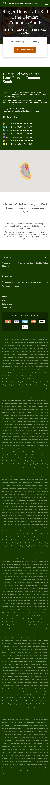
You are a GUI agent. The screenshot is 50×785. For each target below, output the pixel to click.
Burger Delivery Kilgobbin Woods (11, 767)
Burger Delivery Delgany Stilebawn (20, 655)
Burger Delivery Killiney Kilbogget (32, 640)
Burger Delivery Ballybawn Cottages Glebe (19, 567)
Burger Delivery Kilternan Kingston (20, 606)
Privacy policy (8, 263)
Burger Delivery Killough (14, 564)
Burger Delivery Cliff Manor (20, 561)
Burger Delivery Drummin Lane (18, 752)
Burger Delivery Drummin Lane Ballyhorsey (15, 749)
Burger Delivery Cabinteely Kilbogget (21, 667)
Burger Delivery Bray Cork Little (24, 366)
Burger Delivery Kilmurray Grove (38, 576)
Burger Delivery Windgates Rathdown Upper (23, 430)
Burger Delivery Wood (24, 673)
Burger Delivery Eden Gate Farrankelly (27, 710)
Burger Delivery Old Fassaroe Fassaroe (22, 433)
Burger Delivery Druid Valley (34, 628)
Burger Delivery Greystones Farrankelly (30, 515)
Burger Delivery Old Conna (35, 421)
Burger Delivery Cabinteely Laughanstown (15, 664)
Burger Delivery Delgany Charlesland (21, 652)
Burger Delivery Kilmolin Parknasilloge (32, 688)
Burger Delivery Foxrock (9, 725)
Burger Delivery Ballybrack (17, 637)
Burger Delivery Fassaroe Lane (17, 451)
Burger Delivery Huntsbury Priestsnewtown (35, 734)
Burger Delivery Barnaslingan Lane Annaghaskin (16, 540)
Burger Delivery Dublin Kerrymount (12, 403)
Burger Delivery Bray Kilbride (10, 351)
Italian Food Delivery (28, 767)
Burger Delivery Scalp (14, 688)
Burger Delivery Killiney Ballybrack (11, 640)
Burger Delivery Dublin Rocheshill (27, 406)
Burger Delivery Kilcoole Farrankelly (36, 707)
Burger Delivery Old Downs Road (28, 716)
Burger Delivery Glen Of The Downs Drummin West (27, 694)
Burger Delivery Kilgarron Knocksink (26, 685)
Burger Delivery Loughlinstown (28, 591)
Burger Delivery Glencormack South (13, 445)
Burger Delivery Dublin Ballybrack (29, 394)
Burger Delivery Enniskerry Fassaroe (38, 451)
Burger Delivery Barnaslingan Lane (26, 543)
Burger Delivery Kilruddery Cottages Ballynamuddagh (33, 382)
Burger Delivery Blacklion (9, 618)
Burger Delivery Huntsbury (9, 737)
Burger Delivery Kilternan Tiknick (21, 603)
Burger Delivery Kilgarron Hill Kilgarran (14, 670)
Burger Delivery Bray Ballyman (11, 363)
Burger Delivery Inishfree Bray (38, 375)
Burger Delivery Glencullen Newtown (37, 758)
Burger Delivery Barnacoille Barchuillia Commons (23, 476)
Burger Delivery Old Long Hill (39, 679)
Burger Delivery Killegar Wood (39, 676)
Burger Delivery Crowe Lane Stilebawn (26, 585)
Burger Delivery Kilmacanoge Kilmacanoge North (24, 479)
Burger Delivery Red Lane (15, 625)
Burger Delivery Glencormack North (19, 448)
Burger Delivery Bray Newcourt (25, 345)
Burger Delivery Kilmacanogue (18, 494)
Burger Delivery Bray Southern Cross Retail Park (24, 372)
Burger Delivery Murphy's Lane (29, 546)
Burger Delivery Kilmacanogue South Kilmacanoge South (31, 527)
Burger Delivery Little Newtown (38, 536)
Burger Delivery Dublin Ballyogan (37, 400)
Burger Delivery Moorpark (21, 555)
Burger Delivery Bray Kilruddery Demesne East (33, 339)
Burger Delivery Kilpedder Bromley (20, 743)
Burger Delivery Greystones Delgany (26, 512)
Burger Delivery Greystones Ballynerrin (31, 518)
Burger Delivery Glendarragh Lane (20, 755)
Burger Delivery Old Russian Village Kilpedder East (32, 737)
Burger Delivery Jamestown (17, 764)
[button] (46, 4)
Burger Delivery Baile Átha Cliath (20, 634)
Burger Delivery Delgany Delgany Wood (20, 661)
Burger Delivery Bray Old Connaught (31, 351)
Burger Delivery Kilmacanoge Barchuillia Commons (22, 485)
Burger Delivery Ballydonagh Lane (11, 622)
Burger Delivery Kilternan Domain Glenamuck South (32, 731)
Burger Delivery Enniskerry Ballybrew (19, 467)
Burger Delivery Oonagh (10, 731)
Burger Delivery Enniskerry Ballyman (36, 454)
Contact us (6, 307)
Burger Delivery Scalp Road (18, 646)
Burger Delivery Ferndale (28, 424)
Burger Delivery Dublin (41, 418)
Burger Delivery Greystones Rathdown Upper (34, 503)
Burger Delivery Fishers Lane (26, 594)
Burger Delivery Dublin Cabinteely (33, 403)
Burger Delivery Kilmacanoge (27, 488)
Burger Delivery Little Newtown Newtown (17, 536)
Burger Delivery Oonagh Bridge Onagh (25, 691)
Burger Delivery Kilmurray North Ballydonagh (25, 552)
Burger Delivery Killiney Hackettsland (36, 637)
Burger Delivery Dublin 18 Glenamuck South (30, 582)
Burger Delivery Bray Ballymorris (38, 348)
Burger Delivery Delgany (40, 661)
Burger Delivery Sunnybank (23, 558)
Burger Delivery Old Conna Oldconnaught (14, 421)
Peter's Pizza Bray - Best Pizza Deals (23, 3)
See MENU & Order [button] (25, 49)
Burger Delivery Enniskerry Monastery (36, 457)
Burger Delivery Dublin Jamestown (24, 409)
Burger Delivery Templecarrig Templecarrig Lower (29, 524)
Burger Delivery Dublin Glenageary (24, 415)
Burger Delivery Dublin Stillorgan (24, 397)
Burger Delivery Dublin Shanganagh (31, 388)
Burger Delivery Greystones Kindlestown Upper (22, 509)
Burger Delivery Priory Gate (16, 704)
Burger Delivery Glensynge (39, 573)
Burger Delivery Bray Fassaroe (29, 363)
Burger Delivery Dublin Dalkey (16, 400)
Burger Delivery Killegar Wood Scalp (19, 676)
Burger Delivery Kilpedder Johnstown (22, 746)
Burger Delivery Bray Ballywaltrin (24, 357)
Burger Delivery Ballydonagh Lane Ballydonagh (33, 618)
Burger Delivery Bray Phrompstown (23, 369)
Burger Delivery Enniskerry (15, 470)
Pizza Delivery (39, 767)
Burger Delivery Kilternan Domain (11, 734)
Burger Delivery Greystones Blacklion (31, 521)
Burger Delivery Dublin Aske (34, 385)
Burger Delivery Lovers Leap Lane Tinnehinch (21, 570)
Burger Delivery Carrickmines (15, 628)
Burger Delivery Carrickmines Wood (19, 728)
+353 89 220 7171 (12, 286)
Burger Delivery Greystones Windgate (27, 500)
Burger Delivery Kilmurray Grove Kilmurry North (15, 576)
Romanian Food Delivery (41, 770)
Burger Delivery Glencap (14, 533)
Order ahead (7, 304)
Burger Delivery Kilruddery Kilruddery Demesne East (32, 378)
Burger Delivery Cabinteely (40, 667)
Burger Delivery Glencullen (9, 761)
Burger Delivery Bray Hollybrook (20, 360)
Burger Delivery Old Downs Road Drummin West (24, 713)
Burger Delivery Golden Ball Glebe (28, 761)
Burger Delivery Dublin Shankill (21, 412)
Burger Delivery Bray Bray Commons (12, 342)
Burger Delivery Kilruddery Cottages (13, 385)
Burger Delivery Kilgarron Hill (34, 670)
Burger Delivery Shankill (31, 470)
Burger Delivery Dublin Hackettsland (31, 391)
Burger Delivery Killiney (24, 643)
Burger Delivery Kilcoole (8, 710)
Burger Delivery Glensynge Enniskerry (20, 573)
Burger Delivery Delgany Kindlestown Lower (19, 649)
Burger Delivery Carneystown (17, 758)
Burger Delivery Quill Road (35, 579)
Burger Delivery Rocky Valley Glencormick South (28, 497)
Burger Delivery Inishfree (9, 378)
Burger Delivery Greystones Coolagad (13, 506)
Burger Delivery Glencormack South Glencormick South (30, 442)
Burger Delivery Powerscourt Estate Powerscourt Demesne (19, 682)
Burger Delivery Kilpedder (41, 746)
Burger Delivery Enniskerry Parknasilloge (20, 464)
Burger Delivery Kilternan (14, 615)
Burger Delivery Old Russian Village (13, 740)
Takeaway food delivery (8, 773)
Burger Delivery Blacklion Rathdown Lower (35, 615)
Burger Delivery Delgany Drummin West (22, 658)
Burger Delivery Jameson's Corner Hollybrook (25, 439)
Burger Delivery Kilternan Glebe (23, 612)
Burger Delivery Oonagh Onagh (39, 728)
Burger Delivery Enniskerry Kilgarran (12, 457)
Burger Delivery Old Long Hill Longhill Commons (15, 679)
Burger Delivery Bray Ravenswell (33, 342)
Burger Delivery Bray (22, 375)
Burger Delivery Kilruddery (9, 382)
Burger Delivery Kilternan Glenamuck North (26, 609)
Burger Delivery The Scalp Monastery (24, 597)
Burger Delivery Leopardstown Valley (37, 764)
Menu (4, 300)
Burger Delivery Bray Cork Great (18, 348)
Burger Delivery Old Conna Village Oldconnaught (22, 436)
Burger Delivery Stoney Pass (18, 722)
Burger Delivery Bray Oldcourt (10, 339)
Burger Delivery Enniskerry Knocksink (12, 461)
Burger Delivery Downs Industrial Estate (18, 701)
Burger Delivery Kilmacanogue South (13, 530)
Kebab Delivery (12, 770)
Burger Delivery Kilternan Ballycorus (19, 600)
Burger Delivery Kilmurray (23, 719)
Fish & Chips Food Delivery (25, 770)
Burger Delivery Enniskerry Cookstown (14, 454)
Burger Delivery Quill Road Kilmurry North (14, 579)
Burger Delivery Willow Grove (15, 707)
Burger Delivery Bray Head (21, 427)
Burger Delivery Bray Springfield (39, 360)
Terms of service (25, 263)
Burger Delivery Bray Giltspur (34, 354)
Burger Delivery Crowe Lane (27, 588)
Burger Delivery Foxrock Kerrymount (37, 722)
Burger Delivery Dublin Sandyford (24, 418)
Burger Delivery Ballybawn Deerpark (27, 725)
